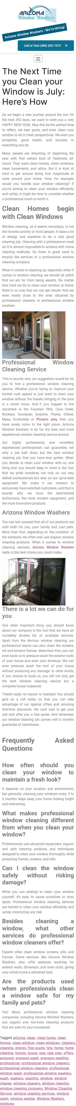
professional (10, 1063)
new (42, 1053)
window (46, 1078)
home (58, 1048)
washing (31, 1078)
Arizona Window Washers (53, 547)
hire (49, 1048)
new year (54, 1053)
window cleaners (26, 1083)
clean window (23, 1043)
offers (68, 1053)
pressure (7, 1058)
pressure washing (54, 1058)
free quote (36, 1048)
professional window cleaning (24, 1068)
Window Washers (50, 1098)
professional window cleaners (45, 1063)
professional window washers (47, 1073)
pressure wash (27, 1058)
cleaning (6, 1048)
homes (20, 1053)
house (32, 1053)
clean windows (48, 1043)
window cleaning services (34, 1093)
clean (31, 1037)
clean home (46, 1037)
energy (20, 1048)
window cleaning (55, 1083)
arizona (19, 1037)
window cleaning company (21, 1088)
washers (16, 1078)
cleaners (68, 1043)
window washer (22, 1098)
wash (4, 1078)
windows (7, 1103)
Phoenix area (46, 419)
